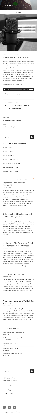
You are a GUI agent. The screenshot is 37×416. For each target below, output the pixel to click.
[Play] (5, 89)
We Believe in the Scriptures (11, 94)
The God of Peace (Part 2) (10, 343)
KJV (19, 105)
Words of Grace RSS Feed (10, 167)
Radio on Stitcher (8, 151)
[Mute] (27, 89)
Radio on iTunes (7, 147)
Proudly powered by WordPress (11, 412)
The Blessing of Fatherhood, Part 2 (13, 353)
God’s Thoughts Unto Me (13, 274)
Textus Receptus (26, 107)
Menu (19, 12)
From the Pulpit (7, 390)
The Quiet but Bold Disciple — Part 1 (13, 338)
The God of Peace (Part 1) (10, 348)
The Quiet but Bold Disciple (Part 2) (13, 332)
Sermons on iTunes (8, 155)
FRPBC (17, 55)
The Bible (8, 108)
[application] (18, 89)
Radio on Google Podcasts (10, 159)
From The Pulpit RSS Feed (10, 171)
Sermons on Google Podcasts (11, 163)
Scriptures (15, 107)
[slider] (31, 89)
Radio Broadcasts (11, 103)
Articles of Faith (11, 105)
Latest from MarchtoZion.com (16, 179)
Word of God (16, 108)
